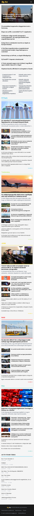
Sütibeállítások (22, 513)
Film (3, 386)
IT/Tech (4, 98)
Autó (3, 317)
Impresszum (18, 510)
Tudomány (5, 172)
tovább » (30, 168)
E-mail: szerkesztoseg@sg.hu (9, 513)
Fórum (24, 510)
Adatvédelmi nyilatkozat (7, 510)
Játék (3, 243)
